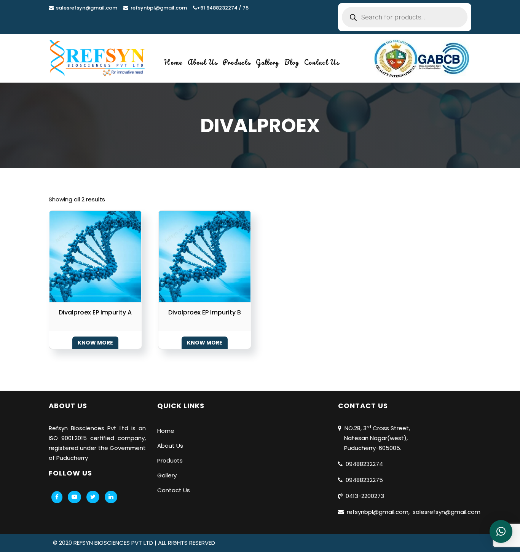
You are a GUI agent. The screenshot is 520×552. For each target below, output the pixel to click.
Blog (291, 62)
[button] (501, 531)
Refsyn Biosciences (76, 428)
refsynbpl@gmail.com (157, 7)
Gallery (267, 62)
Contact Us (321, 62)
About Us (202, 62)
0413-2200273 (363, 496)
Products (236, 62)
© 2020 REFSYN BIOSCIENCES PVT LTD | (105, 543)
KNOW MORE (95, 342)
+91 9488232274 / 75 (223, 7)
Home (173, 62)
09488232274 (363, 464)
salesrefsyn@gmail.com (85, 7)
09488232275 (363, 480)
